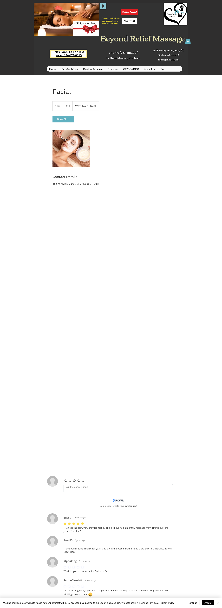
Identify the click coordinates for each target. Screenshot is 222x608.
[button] (188, 40)
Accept (207, 602)
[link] (63, 119)
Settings (193, 602)
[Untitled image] (71, 148)
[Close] (218, 602)
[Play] (103, 6)
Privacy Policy (167, 602)
